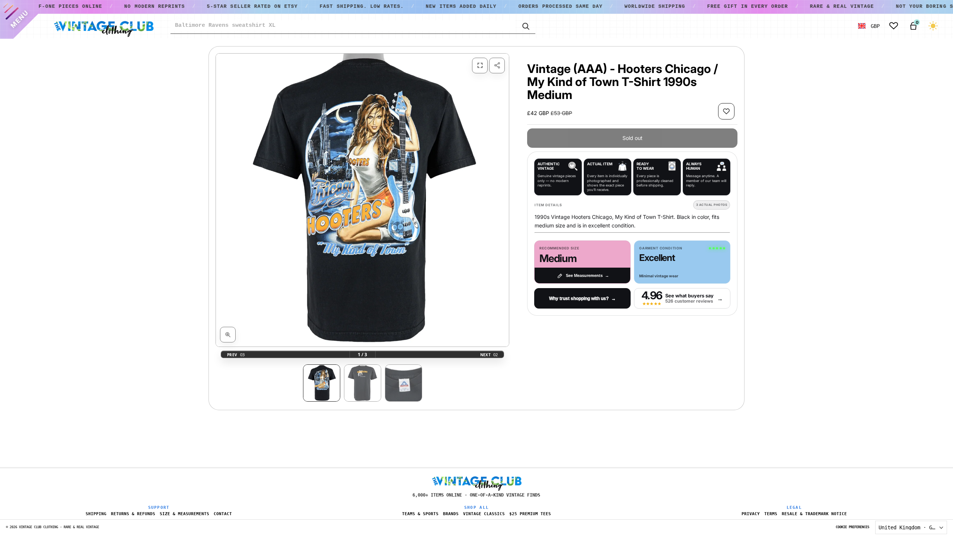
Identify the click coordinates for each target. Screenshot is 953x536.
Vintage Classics (484, 513)
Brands (451, 513)
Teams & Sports (420, 513)
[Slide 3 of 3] (403, 383)
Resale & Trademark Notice (814, 513)
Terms (770, 513)
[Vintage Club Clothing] (103, 26)
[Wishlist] (893, 25)
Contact (223, 513)
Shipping (96, 513)
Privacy (751, 513)
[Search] (525, 26)
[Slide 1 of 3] (321, 383)
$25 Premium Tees (530, 513)
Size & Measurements (184, 513)
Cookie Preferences (852, 527)
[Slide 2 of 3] (362, 383)
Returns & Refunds (133, 513)
